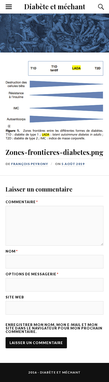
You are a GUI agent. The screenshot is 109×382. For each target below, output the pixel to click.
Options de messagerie (32, 274)
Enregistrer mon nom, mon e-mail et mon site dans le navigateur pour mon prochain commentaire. (54, 328)
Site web (15, 297)
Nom (12, 251)
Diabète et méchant (54, 6)
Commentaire (22, 202)
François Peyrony (29, 164)
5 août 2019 (73, 164)
